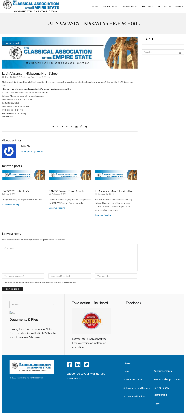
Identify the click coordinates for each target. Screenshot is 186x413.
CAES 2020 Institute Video (17, 191)
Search (180, 53)
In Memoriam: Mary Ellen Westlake (114, 191)
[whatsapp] (81, 126)
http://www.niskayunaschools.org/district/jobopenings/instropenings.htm (36, 89)
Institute (146, 6)
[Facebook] (58, 126)
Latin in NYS (164, 6)
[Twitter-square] (86, 364)
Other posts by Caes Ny (32, 151)
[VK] (62, 126)
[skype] (85, 126)
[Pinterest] (67, 126)
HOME (95, 6)
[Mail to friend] (71, 126)
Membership (129, 6)
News (178, 6)
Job (11, 116)
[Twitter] (54, 126)
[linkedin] (76, 126)
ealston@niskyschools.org (14, 113)
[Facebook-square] (69, 364)
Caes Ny (35, 77)
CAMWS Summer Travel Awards (66, 191)
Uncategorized (12, 43)
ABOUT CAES (109, 6)
